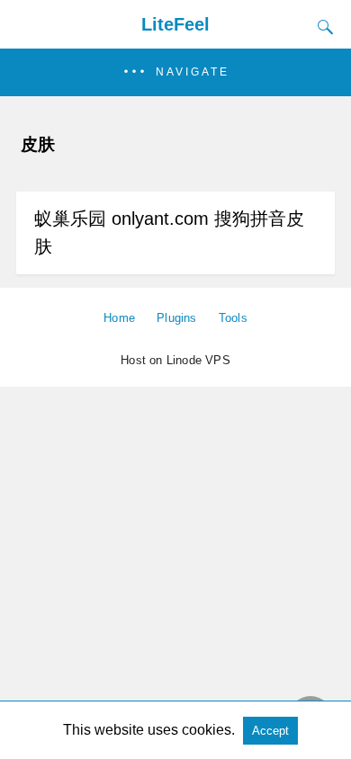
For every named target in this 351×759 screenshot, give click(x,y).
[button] (175, 72)
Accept (270, 730)
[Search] (321, 27)
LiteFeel (175, 24)
